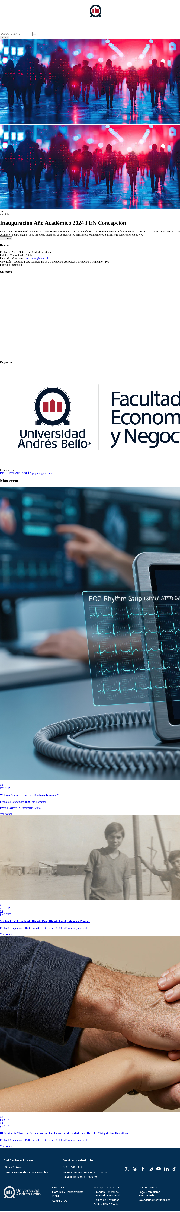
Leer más (6, 238)
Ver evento (6, 813)
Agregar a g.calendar (41, 473)
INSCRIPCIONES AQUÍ (14, 473)
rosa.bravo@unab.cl (36, 258)
